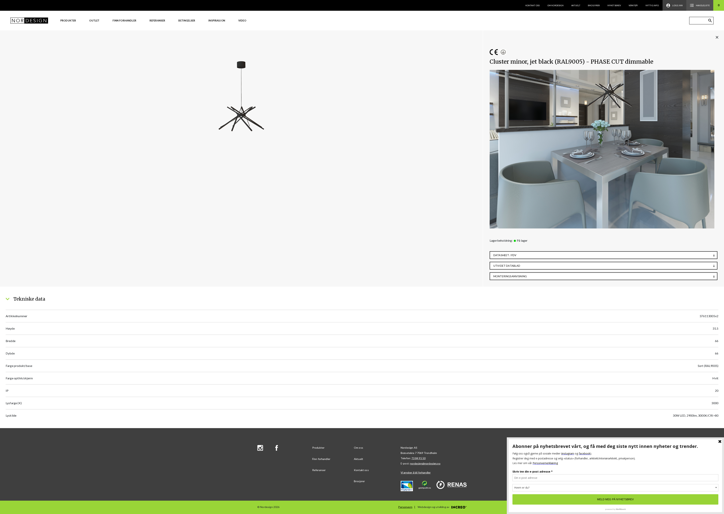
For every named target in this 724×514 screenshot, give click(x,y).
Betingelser (186, 20)
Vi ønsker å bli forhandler (416, 472)
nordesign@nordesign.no (425, 463)
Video (242, 20)
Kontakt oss (532, 5)
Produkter (68, 20)
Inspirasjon (216, 20)
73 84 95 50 (418, 458)
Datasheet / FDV (504, 255)
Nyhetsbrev (614, 5)
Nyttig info (652, 5)
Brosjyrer (594, 5)
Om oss (358, 447)
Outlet (94, 20)
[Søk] (710, 20)
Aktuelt (575, 5)
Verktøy (633, 5)
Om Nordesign (555, 5)
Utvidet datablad (506, 265)
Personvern (405, 507)
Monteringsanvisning (510, 276)
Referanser (157, 20)
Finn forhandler (124, 20)
